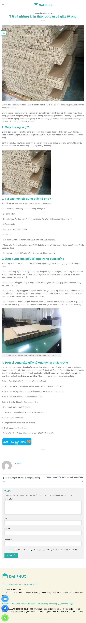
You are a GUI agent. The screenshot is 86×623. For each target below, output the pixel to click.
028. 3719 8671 (36, 609)
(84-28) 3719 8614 (20, 609)
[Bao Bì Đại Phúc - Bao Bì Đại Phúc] (43, 4)
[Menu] (3, 4)
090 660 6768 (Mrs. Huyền (18, 612)
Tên (6, 518)
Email (7, 529)
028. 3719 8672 (50, 609)
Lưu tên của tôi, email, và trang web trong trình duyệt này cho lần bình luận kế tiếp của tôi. (43, 550)
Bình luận (8, 499)
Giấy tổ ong (6, 132)
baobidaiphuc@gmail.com (45, 612)
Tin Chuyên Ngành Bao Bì (43, 13)
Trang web (8, 539)
